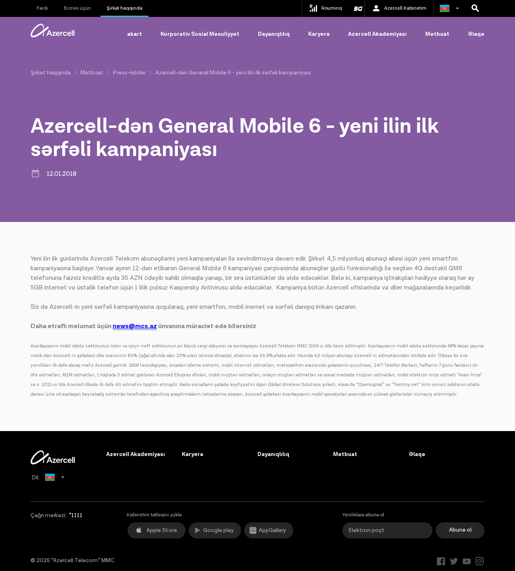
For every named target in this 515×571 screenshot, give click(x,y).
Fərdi (42, 8)
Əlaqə (476, 34)
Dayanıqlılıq (274, 34)
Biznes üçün (77, 8)
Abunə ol (460, 530)
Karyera (319, 34)
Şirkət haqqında (124, 8)
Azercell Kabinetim (405, 8)
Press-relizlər (129, 72)
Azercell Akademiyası (377, 34)
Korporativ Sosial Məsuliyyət (200, 34)
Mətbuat (437, 34)
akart (134, 34)
